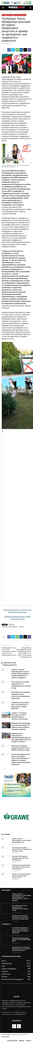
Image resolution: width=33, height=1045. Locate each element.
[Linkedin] (21, 50)
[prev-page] (3, 769)
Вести (9, 12)
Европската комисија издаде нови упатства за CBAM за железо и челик (20, 748)
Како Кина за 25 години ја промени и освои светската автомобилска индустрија (20, 917)
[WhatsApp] (17, 50)
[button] (3, 7)
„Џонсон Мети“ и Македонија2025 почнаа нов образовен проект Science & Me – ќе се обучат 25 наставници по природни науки (24, 652)
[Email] (25, 50)
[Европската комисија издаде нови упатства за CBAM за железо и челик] (6, 748)
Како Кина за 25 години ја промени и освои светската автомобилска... (20, 858)
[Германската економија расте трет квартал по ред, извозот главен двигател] (6, 705)
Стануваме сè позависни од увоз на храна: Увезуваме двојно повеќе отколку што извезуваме (20, 930)
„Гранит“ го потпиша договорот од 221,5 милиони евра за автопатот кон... (21, 875)
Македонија (9, 15)
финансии (21, 626)
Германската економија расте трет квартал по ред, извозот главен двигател (21, 866)
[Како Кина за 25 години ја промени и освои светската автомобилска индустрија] (6, 694)
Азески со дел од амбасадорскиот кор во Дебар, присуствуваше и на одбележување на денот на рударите (20, 673)
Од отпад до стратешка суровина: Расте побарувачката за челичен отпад (21, 849)
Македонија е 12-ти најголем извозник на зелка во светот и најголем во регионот (21, 949)
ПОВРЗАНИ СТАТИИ (9, 663)
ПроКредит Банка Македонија (10, 626)
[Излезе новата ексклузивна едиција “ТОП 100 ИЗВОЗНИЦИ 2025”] (6, 940)
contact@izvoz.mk (19, 1014)
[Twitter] (13, 50)
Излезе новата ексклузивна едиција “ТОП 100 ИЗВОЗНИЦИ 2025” (21, 939)
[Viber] (29, 50)
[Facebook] (9, 50)
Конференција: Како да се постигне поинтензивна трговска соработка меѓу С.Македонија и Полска (9, 651)
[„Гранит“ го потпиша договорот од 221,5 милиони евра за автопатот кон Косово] (6, 715)
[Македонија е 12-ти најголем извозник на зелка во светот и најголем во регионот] (6, 949)
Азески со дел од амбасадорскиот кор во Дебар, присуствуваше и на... (21, 840)
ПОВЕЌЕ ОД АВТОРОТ (10, 665)
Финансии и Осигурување (19, 15)
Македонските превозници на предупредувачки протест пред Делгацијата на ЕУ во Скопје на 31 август (21, 737)
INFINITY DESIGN (5, 1036)
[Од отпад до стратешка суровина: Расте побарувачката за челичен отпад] (6, 684)
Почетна (4, 12)
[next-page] (6, 769)
